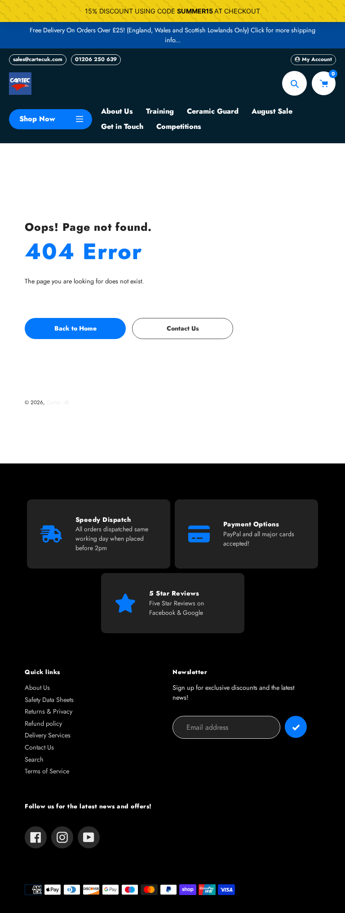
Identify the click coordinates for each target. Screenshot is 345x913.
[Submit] (296, 727)
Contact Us (39, 747)
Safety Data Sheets (49, 699)
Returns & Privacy (48, 711)
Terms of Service (47, 771)
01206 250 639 (96, 59)
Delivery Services (48, 735)
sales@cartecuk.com (37, 59)
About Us (37, 687)
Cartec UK (58, 402)
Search (34, 759)
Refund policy (43, 723)
